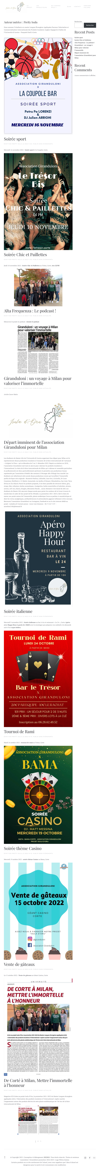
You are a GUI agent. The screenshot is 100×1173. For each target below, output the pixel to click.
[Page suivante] (40, 1141)
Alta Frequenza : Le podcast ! (30, 310)
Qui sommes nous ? (56, 6)
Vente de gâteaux (19, 964)
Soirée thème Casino (23, 848)
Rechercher (78, 21)
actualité (47, 315)
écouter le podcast (33, 322)
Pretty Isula (17, 144)
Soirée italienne (18, 611)
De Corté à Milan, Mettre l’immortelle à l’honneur (38, 1083)
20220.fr (47, 1157)
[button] (5, 1157)
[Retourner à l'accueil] (15, 6)
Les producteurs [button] (41, 6)
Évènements (48, 144)
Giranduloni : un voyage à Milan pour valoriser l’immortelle (37, 381)
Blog (69, 6)
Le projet (29, 6)
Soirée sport (15, 139)
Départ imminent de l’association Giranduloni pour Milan (34, 444)
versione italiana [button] (87, 6)
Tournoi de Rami (19, 731)
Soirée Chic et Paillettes (25, 254)
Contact (77, 6)
